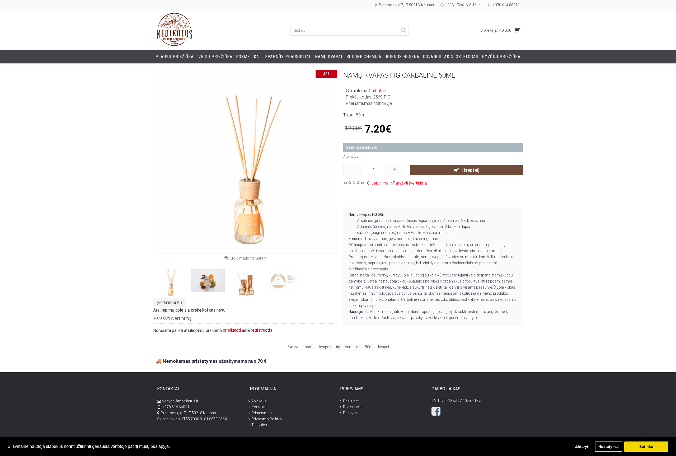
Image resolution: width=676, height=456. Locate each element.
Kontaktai (259, 407)
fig (338, 347)
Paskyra (350, 413)
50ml (369, 347)
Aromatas (350, 156)
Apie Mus (259, 401)
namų (309, 347)
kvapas (325, 347)
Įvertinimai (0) (169, 302)
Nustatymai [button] (608, 446)
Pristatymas (261, 413)
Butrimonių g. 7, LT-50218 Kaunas (188, 413)
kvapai (383, 347)
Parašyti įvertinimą (410, 183)
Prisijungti (351, 401)
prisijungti (232, 330)
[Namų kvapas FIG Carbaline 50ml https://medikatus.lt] (245, 161)
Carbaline (377, 90)
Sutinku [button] (646, 446)
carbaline (352, 347)
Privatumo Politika (266, 419)
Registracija (353, 407)
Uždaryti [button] (582, 446)
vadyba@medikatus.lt (180, 401)
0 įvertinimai (378, 183)
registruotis (261, 330)
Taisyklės (259, 425)
